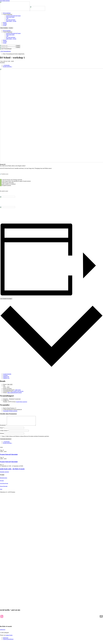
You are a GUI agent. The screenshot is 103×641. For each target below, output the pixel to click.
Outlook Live (6, 378)
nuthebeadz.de (2, 629)
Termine (5, 23)
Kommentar (3, 425)
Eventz (4, 25)
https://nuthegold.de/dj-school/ (14, 392)
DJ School (2, 480)
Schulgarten (6, 65)
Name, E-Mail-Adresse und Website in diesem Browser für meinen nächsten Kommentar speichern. (25, 436)
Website (2, 433)
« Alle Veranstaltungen (5, 51)
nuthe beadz (18, 389)
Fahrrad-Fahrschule (3, 486)
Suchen (11, 28)
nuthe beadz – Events (11, 21)
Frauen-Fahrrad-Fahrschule (9, 454)
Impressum (5, 637)
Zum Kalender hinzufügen (6, 298)
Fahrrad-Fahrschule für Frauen (13, 15)
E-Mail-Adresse (4, 430)
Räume (4, 22)
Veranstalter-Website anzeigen (10, 411)
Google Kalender (7, 374)
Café (7, 18)
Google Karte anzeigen (21, 401)
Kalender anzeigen (4, 471)
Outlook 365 (6, 376)
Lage (1, 489)
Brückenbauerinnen (3, 477)
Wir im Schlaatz (7, 13)
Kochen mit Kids (7, 66)
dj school (14, 391)
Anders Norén (9, 635)
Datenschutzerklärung (8, 639)
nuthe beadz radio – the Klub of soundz (12, 469)
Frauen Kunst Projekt (4, 483)
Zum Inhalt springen (5, 0)
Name (2, 427)
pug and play (20, 391)
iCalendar (5, 375)
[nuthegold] (15, 10)
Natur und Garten (10, 17)
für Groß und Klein (10, 19)
